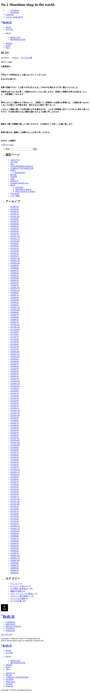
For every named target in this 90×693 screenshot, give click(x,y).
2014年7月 (14, 423)
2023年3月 (14, 209)
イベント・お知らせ (18, 586)
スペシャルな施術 (17, 599)
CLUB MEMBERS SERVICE (22, 166)
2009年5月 (14, 570)
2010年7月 (14, 538)
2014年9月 (14, 418)
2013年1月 (14, 467)
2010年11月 (15, 529)
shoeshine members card (19, 183)
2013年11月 (15, 443)
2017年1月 (14, 349)
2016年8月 (14, 362)
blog (12, 164)
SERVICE (14, 181)
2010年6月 (14, 541)
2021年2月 (14, 256)
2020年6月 (14, 273)
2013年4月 (14, 460)
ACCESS (9, 29)
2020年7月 (14, 271)
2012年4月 (14, 489)
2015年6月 (14, 396)
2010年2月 (14, 551)
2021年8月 (14, 246)
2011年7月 (14, 511)
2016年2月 (14, 376)
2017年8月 (14, 335)
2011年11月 (15, 502)
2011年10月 (15, 504)
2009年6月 (14, 568)
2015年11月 (15, 384)
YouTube (9, 684)
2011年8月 (14, 509)
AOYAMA (19, 187)
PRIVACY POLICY (13, 626)
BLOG (8, 46)
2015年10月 (15, 386)
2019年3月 (14, 303)
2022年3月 (14, 231)
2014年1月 (14, 438)
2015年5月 (14, 398)
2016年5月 (14, 369)
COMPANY (10, 622)
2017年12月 (15, 325)
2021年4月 (14, 251)
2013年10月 (15, 445)
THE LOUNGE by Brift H (25, 191)
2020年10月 (15, 263)
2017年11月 (15, 327)
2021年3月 (14, 253)
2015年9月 (14, 389)
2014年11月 (15, 413)
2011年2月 (14, 524)
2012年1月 (14, 497)
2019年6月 (14, 298)
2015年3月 (14, 403)
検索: (8, 149)
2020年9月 (14, 266)
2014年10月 (15, 416)
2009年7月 (14, 565)
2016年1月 (14, 379)
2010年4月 (14, 546)
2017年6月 (14, 339)
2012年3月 (14, 492)
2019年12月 (15, 288)
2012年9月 (14, 477)
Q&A (8, 48)
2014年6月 (14, 425)
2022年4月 (14, 229)
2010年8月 (14, 536)
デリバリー (15, 584)
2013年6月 (14, 455)
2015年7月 (14, 393)
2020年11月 (15, 261)
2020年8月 (14, 268)
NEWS (8, 27)
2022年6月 (14, 224)
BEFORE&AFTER (17, 39)
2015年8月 (14, 391)
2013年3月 (14, 462)
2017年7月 (14, 337)
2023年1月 (14, 214)
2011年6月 (14, 514)
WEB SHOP (10, 624)
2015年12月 (15, 381)
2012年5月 (14, 487)
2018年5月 (14, 320)
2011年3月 (14, 521)
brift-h (11, 145)
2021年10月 (15, 241)
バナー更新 (15, 196)
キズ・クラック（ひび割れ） (22, 594)
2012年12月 (15, 470)
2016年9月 (14, 359)
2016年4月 (14, 371)
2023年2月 (14, 212)
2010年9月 (14, 534)
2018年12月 (15, 307)
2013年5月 (14, 457)
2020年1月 (14, 285)
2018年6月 (14, 317)
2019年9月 (14, 293)
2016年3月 (14, 374)
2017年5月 (14, 342)
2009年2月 (14, 573)
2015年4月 (14, 401)
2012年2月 (14, 494)
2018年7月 (14, 315)
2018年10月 (15, 310)
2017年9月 (14, 332)
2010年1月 (14, 553)
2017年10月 (15, 330)
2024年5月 (14, 207)
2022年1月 (14, 234)
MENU (13, 170)
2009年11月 (15, 558)
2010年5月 (14, 543)
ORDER (9, 43)
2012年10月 (15, 475)
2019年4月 (14, 300)
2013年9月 (14, 448)
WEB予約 (10, 679)
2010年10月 (15, 531)
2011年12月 (15, 499)
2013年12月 (15, 440)
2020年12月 (15, 258)
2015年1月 (14, 408)
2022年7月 (14, 221)
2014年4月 (14, 430)
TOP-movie (14, 194)
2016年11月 (15, 354)
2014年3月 (14, 433)
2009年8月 (14, 563)
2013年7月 (14, 452)
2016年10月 (15, 357)
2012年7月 (14, 482)
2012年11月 (15, 472)
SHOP (12, 185)
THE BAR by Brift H (23, 189)
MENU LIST (15, 37)
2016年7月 (14, 364)
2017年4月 (14, 344)
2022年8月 (14, 219)
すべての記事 (26, 58)
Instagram (9, 686)
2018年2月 (14, 322)
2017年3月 (14, 347)
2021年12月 (15, 236)
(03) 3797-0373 (7, 635)
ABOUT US (15, 160)
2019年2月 (14, 305)
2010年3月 (14, 548)
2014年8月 (14, 421)
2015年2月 (14, 406)
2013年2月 (14, 465)
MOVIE (13, 175)
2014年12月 (15, 411)
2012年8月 (14, 479)
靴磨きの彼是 (16, 591)
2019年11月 (15, 290)
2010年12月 (15, 526)
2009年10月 (15, 561)
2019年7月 (14, 295)
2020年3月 (14, 280)
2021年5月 (14, 248)
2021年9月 (14, 244)
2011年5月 (14, 516)
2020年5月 (14, 276)
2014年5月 (14, 428)
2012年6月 (14, 484)
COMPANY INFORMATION (21, 168)
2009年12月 (15, 556)
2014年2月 (14, 435)
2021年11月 (15, 239)
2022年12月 (15, 217)
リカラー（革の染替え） (20, 596)
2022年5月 (14, 226)
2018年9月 (14, 312)
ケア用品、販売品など (19, 589)
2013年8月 (14, 450)
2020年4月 (14, 278)
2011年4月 (14, 519)
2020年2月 (14, 283)
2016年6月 (14, 366)
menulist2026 (20, 173)
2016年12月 (15, 352)
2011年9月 (14, 507)
